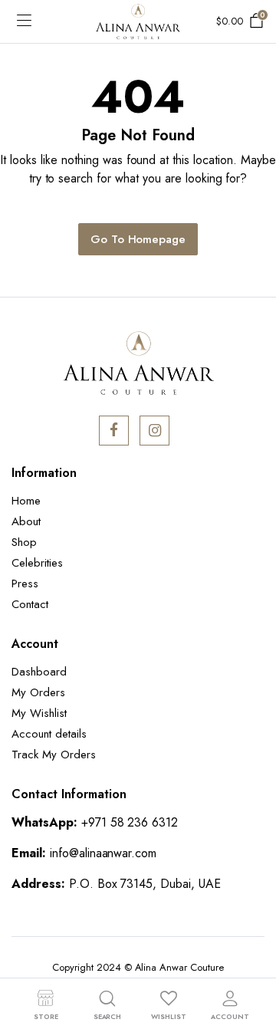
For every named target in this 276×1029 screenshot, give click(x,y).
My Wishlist (39, 713)
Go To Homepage (138, 239)
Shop (24, 542)
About (26, 521)
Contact (30, 604)
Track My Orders (54, 754)
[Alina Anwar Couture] (138, 21)
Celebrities (37, 562)
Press (25, 583)
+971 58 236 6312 (130, 822)
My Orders (38, 692)
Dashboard (39, 671)
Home (26, 500)
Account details (49, 733)
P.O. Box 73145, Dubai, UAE (145, 884)
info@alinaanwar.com (103, 853)
